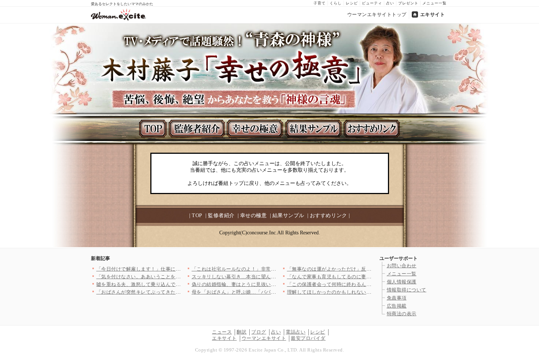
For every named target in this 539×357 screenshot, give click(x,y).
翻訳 (241, 332)
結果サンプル (288, 215)
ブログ (258, 332)
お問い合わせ (402, 265)
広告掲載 (397, 306)
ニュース (222, 332)
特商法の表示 (402, 313)
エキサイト (432, 14)
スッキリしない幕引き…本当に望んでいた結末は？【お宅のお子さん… (271, 276)
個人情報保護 (402, 282)
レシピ (352, 3)
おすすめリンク (328, 215)
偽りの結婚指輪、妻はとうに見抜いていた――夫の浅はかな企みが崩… (271, 284)
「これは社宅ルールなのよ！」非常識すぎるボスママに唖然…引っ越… (271, 269)
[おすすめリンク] (373, 129)
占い (390, 3)
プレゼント (408, 3)
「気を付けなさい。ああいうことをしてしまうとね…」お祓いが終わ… (175, 276)
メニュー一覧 (434, 3)
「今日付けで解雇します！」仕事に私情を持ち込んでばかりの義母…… (175, 269)
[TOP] (153, 129)
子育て (320, 3)
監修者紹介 (221, 215)
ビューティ (372, 3)
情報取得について (406, 290)
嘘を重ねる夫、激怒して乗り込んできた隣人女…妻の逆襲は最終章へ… (175, 284)
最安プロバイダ (308, 338)
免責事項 (397, 298)
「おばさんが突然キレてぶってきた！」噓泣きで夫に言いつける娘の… (175, 292)
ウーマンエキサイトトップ (377, 14)
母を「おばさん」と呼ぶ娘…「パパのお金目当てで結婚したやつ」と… (271, 292)
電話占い (295, 332)
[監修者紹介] (198, 129)
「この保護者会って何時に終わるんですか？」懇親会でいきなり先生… (366, 284)
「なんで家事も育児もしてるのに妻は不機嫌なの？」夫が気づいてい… (366, 276)
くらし (336, 3)
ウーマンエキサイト (264, 338)
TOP (197, 215)
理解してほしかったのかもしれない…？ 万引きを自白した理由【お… (366, 292)
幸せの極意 (253, 215)
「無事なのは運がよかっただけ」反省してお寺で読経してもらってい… (366, 269)
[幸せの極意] (256, 129)
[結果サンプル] (314, 129)
